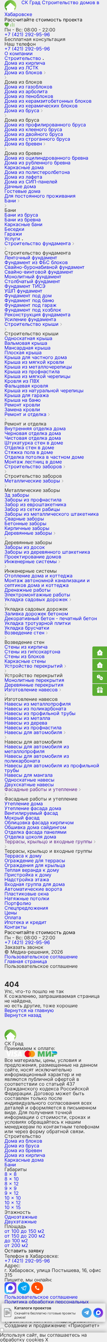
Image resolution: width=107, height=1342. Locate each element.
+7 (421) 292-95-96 (27, 34)
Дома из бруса (21, 1146)
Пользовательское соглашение (41, 957)
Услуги (12, 239)
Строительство (22, 58)
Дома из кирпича (24, 1155)
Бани (10, 1165)
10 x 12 (12, 1203)
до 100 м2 (16, 1240)
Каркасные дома (24, 1160)
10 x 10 (12, 1198)
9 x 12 (11, 1193)
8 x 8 (10, 1174)
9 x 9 (10, 1188)
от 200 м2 (16, 1245)
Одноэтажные (20, 1217)
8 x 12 (11, 1184)
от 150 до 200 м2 (24, 1236)
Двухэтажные (20, 1222)
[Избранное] (7, 25)
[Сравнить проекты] (12, 25)
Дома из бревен (23, 1150)
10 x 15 (12, 1207)
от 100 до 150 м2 (24, 1231)
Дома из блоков (23, 1141)
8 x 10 (11, 1179)
